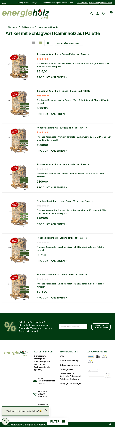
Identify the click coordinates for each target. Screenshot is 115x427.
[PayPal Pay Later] (104, 356)
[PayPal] (90, 356)
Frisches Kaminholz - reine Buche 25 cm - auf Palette (65, 201)
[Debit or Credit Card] (90, 361)
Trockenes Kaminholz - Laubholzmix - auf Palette (63, 164)
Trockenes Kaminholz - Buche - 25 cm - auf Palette (63, 91)
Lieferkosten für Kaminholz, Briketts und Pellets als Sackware (70, 376)
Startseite (13, 27)
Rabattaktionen (106, 3)
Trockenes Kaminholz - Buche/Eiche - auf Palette (63, 54)
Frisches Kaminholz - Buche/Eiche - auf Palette (62, 128)
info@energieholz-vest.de (47, 382)
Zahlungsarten (66, 369)
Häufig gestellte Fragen (70, 383)
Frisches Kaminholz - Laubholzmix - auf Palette (62, 238)
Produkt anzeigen (51, 77)
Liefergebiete (82, 3)
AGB (62, 356)
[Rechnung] (97, 356)
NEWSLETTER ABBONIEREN (101, 326)
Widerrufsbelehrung (69, 361)
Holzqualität (94, 3)
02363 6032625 (42, 395)
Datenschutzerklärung (70, 365)
